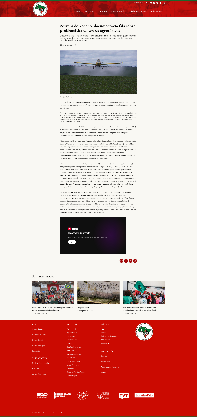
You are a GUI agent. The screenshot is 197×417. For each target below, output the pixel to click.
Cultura (69, 343)
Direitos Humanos (74, 347)
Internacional (138, 11)
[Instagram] (157, 3)
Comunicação (72, 340)
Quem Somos (37, 329)
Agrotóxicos (71, 336)
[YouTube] (160, 3)
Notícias (89, 11)
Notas (103, 373)
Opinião (104, 356)
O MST (77, 11)
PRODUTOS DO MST (140, 3)
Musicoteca (105, 340)
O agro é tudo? (83, 307)
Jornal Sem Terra (39, 374)
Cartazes (35, 368)
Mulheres (70, 368)
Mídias (103, 11)
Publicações (118, 11)
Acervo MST (157, 11)
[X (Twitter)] (154, 3)
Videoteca (105, 343)
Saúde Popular (72, 376)
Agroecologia (72, 332)
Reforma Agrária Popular (76, 372)
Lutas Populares (73, 365)
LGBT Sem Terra (73, 361)
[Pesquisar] (164, 3)
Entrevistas (105, 361)
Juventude (71, 358)
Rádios (103, 329)
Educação (36, 351)
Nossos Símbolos (39, 335)
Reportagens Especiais (110, 367)
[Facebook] (151, 3)
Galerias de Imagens (109, 336)
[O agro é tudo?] (98, 292)
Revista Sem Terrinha (40, 363)
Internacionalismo (74, 354)
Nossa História (38, 340)
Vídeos (103, 332)
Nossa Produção (38, 346)
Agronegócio (72, 329)
